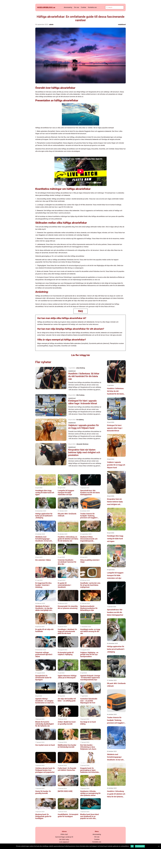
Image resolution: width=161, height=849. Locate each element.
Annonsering (68, 7)
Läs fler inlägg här (80, 355)
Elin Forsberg (80, 395)
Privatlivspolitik (140, 846)
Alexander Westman (82, 444)
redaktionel (122, 24)
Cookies (83, 7)
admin (51, 24)
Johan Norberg (80, 368)
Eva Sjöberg (80, 419)
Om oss (76, 7)
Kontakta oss (92, 7)
